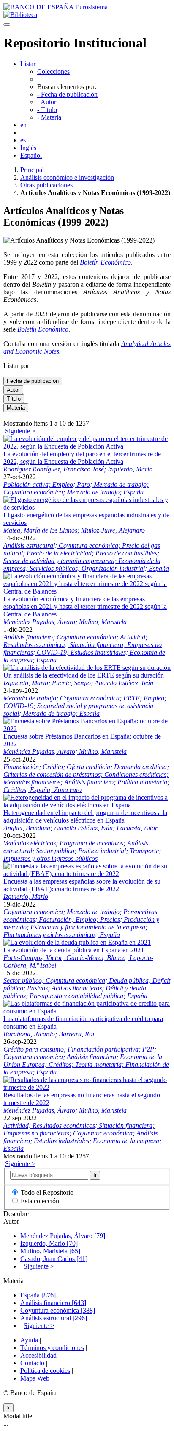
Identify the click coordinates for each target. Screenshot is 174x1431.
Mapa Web (34, 1378)
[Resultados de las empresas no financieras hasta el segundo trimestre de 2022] (87, 1087)
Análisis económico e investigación (67, 177)
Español (31, 155)
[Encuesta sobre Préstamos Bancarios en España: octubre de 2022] (87, 728)
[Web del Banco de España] (55, 7)
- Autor (46, 102)
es (23, 140)
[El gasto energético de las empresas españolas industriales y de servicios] (87, 507)
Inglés (28, 147)
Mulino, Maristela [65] (50, 1251)
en (23, 124)
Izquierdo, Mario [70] (49, 1243)
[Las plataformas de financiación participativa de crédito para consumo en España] (87, 1011)
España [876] (38, 1295)
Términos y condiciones (52, 1347)
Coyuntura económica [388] (57, 1310)
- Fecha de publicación (67, 94)
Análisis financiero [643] (53, 1302)
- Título (47, 109)
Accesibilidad (38, 1355)
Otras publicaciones (46, 185)
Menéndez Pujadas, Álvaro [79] (62, 1235)
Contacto (32, 1363)
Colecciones (53, 71)
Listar (27, 63)
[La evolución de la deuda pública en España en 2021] (77, 942)
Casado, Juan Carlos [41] (53, 1258)
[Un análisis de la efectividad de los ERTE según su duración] (87, 667)
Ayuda (30, 1340)
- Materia (49, 117)
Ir (95, 1175)
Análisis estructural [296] (53, 1318)
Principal (32, 169)
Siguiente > (20, 431)
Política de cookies (45, 1370)
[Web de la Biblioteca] (20, 14)
